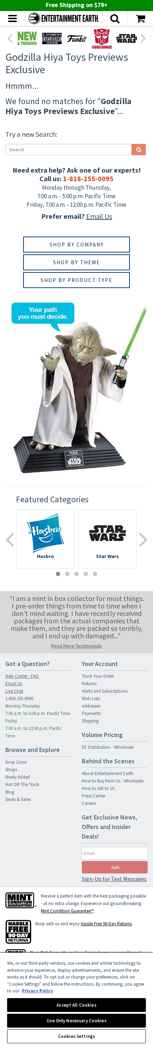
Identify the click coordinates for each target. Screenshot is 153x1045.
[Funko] (77, 38)
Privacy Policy (37, 991)
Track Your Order (98, 676)
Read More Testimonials (76, 646)
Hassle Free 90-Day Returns (106, 924)
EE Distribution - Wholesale (107, 747)
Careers (89, 803)
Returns (89, 684)
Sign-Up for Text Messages (114, 878)
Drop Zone (15, 762)
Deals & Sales (18, 799)
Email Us (99, 216)
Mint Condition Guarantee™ (67, 911)
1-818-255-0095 (88, 178)
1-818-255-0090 (19, 698)
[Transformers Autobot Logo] (101, 38)
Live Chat (14, 691)
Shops (11, 770)
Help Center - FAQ (22, 676)
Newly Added (17, 777)
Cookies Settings (76, 1036)
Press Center (93, 796)
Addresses (91, 706)
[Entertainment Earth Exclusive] (52, 38)
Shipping (90, 721)
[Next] (143, 37)
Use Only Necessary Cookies (76, 1021)
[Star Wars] (126, 38)
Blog (9, 792)
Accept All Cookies (76, 1005)
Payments (91, 713)
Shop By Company (76, 244)
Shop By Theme (76, 262)
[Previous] (9, 37)
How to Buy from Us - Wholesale (112, 781)
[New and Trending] (27, 38)
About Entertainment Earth (107, 773)
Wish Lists (91, 698)
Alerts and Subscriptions (104, 691)
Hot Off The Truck (22, 784)
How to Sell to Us (98, 788)
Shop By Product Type (76, 280)
